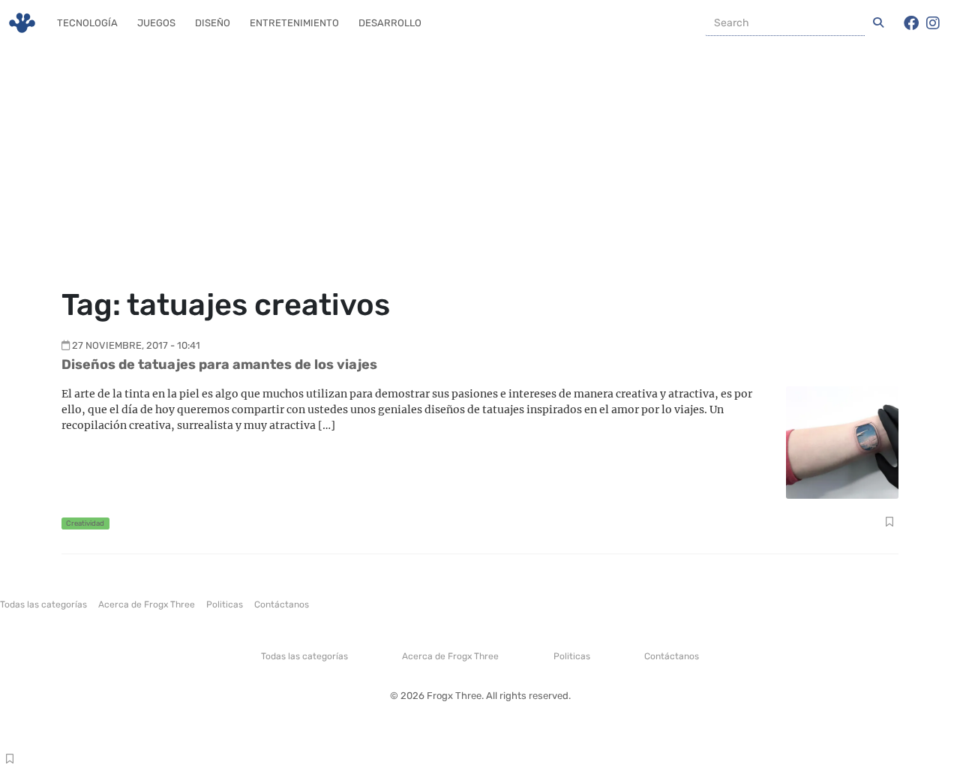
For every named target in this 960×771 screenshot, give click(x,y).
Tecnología (87, 22)
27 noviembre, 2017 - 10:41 (136, 345)
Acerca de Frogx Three (146, 604)
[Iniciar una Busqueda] (878, 23)
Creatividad (85, 523)
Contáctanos (281, 604)
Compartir (889, 523)
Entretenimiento (294, 22)
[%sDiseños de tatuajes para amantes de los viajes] (842, 441)
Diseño (212, 22)
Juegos (156, 22)
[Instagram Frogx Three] (933, 23)
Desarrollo (390, 22)
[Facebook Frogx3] (911, 23)
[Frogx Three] (22, 23)
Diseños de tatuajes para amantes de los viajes (219, 364)
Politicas (224, 604)
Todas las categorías (43, 604)
